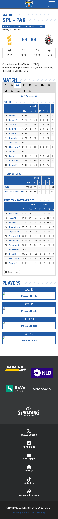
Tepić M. (12, 218)
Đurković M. (14, 249)
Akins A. (12, 124)
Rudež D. (13, 129)
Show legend (13, 272)
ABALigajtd (29, 458)
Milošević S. (14, 259)
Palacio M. (13, 214)
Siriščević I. (14, 143)
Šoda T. (12, 151)
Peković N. (13, 240)
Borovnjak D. (14, 227)
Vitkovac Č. (14, 245)
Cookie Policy (37, 512)
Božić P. (12, 254)
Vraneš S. (13, 263)
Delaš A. (12, 134)
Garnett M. (13, 161)
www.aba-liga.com (29, 495)
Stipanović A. (14, 147)
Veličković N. (14, 236)
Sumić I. (12, 116)
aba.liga (29, 470)
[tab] (6, 85)
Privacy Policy (21, 512)
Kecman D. (14, 223)
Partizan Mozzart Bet (14, 191)
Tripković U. (14, 232)
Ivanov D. (13, 138)
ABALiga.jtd (29, 446)
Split (7, 102)
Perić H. (12, 156)
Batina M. (13, 165)
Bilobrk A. (13, 120)
